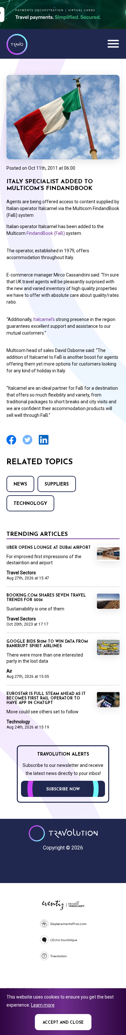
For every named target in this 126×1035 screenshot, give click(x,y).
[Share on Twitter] (27, 444)
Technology (30, 503)
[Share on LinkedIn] (43, 444)
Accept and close (63, 1023)
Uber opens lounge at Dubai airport (48, 548)
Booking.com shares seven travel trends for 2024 (46, 598)
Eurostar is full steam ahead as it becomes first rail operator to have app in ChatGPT (46, 698)
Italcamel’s (44, 319)
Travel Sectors (21, 573)
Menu (113, 43)
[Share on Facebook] (11, 444)
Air (9, 671)
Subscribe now (63, 789)
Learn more (43, 1005)
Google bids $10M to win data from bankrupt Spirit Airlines (47, 644)
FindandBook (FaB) (45, 233)
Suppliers (57, 484)
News (20, 484)
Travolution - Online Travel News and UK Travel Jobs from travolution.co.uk (63, 833)
